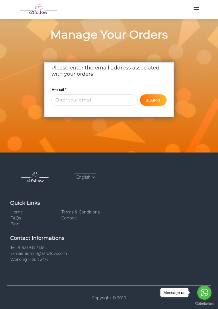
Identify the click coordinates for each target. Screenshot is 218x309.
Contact (69, 218)
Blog (15, 224)
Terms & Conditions (80, 212)
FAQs (15, 218)
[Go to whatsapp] (204, 292)
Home (16, 212)
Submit (153, 100)
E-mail (58, 89)
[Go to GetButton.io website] (204, 303)
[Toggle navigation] (196, 9)
